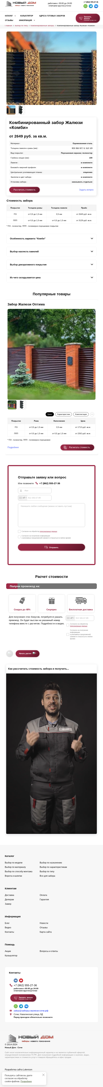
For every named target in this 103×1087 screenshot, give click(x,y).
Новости (44, 923)
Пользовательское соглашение (20, 1076)
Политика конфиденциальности (20, 1073)
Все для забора (47, 876)
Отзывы (9, 20)
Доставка (9, 895)
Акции (8, 951)
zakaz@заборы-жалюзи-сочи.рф (31, 1011)
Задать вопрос (86, 190)
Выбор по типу (21, 25)
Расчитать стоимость (79, 447)
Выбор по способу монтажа (18, 871)
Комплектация (81, 414)
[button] (8, 294)
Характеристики (63, 414)
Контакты (9, 932)
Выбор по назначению (51, 863)
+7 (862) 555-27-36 (91, 2)
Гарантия (44, 899)
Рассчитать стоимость (24, 190)
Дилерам (9, 899)
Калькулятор (26, 16)
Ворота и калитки (13, 876)
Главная (8, 25)
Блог (7, 923)
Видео (8, 927)
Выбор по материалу (15, 867)
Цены (49, 414)
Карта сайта (46, 932)
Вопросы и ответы (49, 951)
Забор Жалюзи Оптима (26, 304)
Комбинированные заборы (42, 25)
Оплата (43, 895)
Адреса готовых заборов (52, 16)
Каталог (9, 16)
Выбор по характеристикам (53, 867)
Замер (8, 904)
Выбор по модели (13, 863)
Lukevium (27, 1069)
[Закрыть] (43, 1075)
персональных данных (48, 531)
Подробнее (26, 1081)
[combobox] (22, 497)
